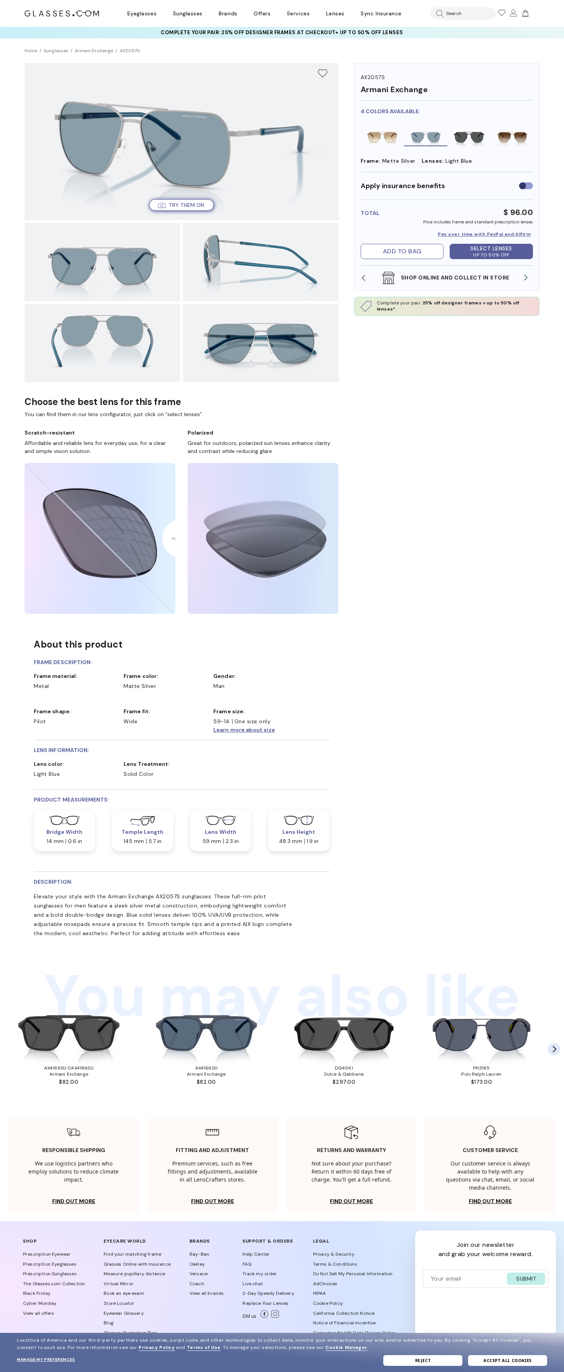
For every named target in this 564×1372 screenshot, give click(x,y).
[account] (513, 13)
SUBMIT (526, 1278)
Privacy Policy (157, 1347)
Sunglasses (188, 13)
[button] (181, 205)
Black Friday (37, 1293)
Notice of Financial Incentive (344, 1323)
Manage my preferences (46, 1359)
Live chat (252, 1284)
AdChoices (325, 1284)
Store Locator (119, 1303)
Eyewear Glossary (124, 1313)
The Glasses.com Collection (54, 1284)
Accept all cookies (507, 1360)
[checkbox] (526, 185)
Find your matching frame (132, 1254)
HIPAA (319, 1293)
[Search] (438, 13)
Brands (228, 13)
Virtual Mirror (119, 1284)
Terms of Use (204, 1347)
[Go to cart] (524, 13)
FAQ (246, 1264)
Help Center (256, 1254)
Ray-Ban (199, 1254)
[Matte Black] (469, 136)
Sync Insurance (381, 13)
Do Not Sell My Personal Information (353, 1274)
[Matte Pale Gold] (512, 136)
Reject (423, 1360)
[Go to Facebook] (262, 1316)
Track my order (259, 1274)
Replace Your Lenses (265, 1303)
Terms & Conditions (335, 1264)
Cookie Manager (346, 1347)
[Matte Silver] (425, 136)
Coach (197, 1284)
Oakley (197, 1264)
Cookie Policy (328, 1303)
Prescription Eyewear (47, 1254)
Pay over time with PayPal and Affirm (484, 234)
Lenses (335, 13)
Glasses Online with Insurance (137, 1264)
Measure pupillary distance (134, 1274)
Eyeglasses (142, 13)
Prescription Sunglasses (50, 1274)
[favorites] (501, 13)
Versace (199, 1274)
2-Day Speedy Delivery (268, 1293)
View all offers (38, 1313)
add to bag (402, 251)
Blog (109, 1323)
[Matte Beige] (382, 136)
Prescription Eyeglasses (49, 1264)
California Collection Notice (343, 1313)
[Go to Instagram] (273, 1316)
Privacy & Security (334, 1254)
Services (298, 13)
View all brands (207, 1293)
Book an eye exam (124, 1293)
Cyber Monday (39, 1303)
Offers (262, 13)
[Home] (62, 13)
